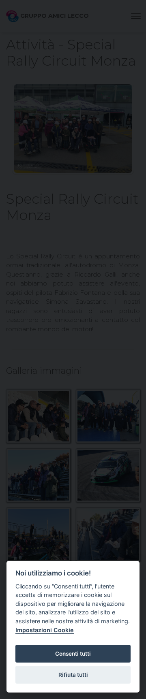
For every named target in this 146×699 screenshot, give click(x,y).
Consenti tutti (73, 653)
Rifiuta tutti (73, 674)
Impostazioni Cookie (44, 630)
